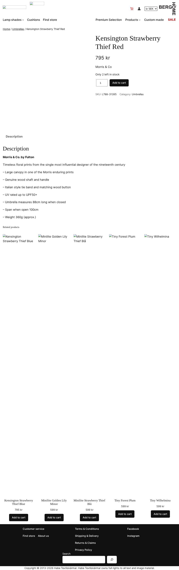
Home (6, 28)
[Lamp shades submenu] (23, 20)
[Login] (139, 8)
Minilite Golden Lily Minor (54, 502)
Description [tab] (14, 136)
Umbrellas (18, 28)
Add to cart (119, 82)
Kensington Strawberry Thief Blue (18, 502)
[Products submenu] (140, 20)
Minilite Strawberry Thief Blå (89, 502)
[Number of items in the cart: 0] (131, 8)
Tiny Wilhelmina (160, 500)
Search (66, 553)
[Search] (112, 559)
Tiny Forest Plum (124, 500)
